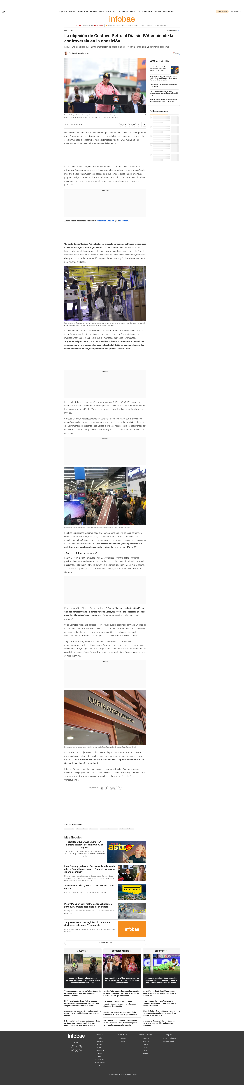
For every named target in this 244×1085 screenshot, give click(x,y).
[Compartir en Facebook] (125, 124)
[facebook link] (72, 1046)
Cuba (138, 11)
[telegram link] (76, 1050)
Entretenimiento (168, 11)
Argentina (72, 11)
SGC (168, 25)
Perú (114, 11)
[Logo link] (122, 19)
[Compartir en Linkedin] (134, 124)
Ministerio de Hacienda (108, 829)
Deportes (158, 11)
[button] (3, 11)
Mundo (132, 11)
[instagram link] (80, 1046)
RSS (99, 1065)
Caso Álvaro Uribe (151, 25)
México (108, 11)
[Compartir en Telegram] (138, 124)
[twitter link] (76, 1046)
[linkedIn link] (80, 1050)
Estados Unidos (83, 11)
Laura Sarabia (161, 25)
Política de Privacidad (169, 1041)
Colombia (93, 11)
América (99, 1038)
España (101, 11)
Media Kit (146, 1053)
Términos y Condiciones (169, 1038)
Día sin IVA (69, 829)
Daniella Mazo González (80, 53)
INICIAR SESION (236, 11)
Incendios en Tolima (92, 25)
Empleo (123, 1041)
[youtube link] (72, 1050)
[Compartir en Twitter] (130, 124)
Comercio (93, 829)
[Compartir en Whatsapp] (121, 124)
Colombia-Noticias (126, 829)
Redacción (123, 1038)
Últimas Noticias (147, 11)
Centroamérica (123, 11)
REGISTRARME (222, 11)
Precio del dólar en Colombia (136, 25)
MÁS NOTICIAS (105, 942)
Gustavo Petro (81, 829)
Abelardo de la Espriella (120, 25)
